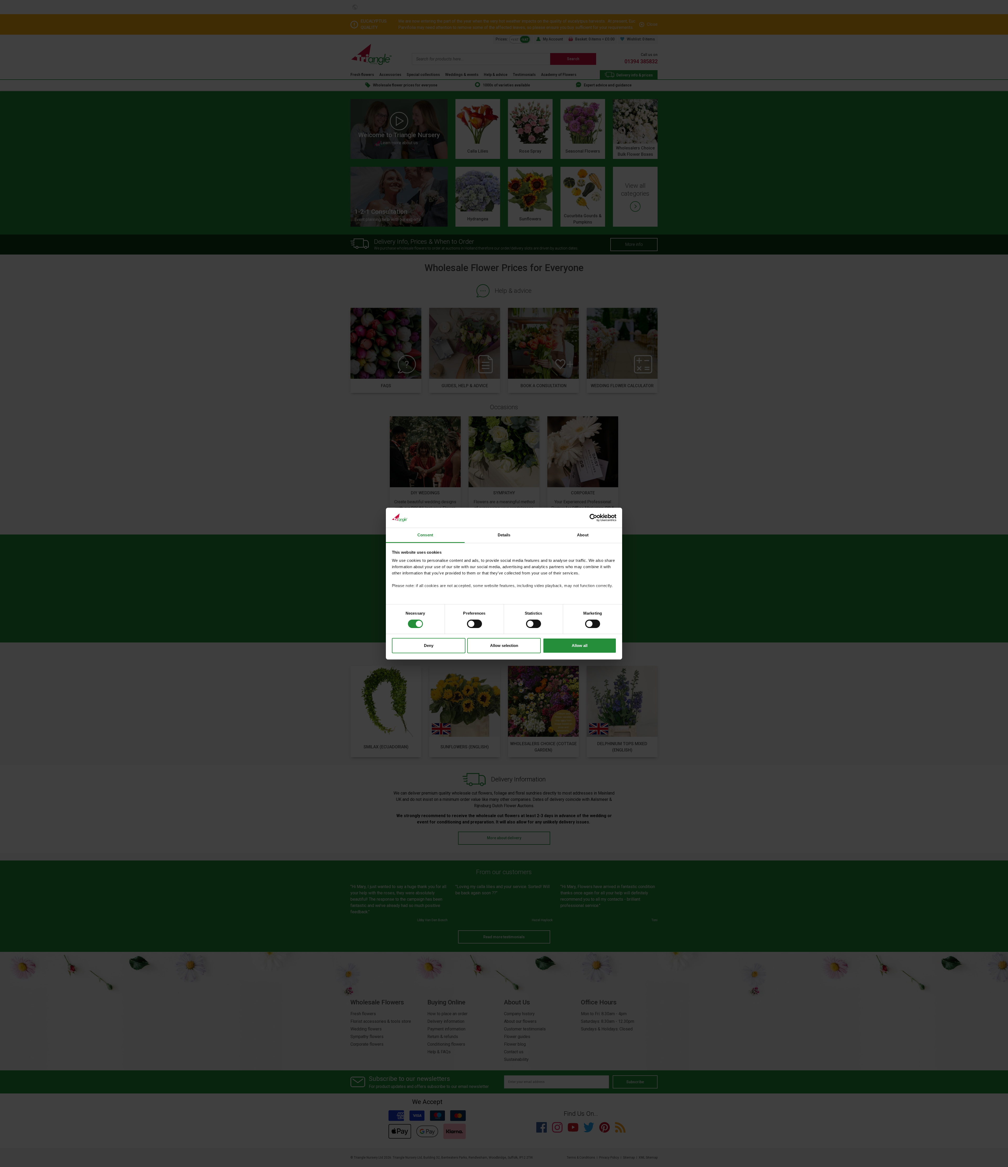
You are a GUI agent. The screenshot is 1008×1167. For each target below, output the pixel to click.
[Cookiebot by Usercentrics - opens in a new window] (593, 518)
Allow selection (504, 645)
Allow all (579, 645)
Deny (428, 645)
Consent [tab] (425, 535)
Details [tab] (504, 535)
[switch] (474, 624)
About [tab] (583, 535)
